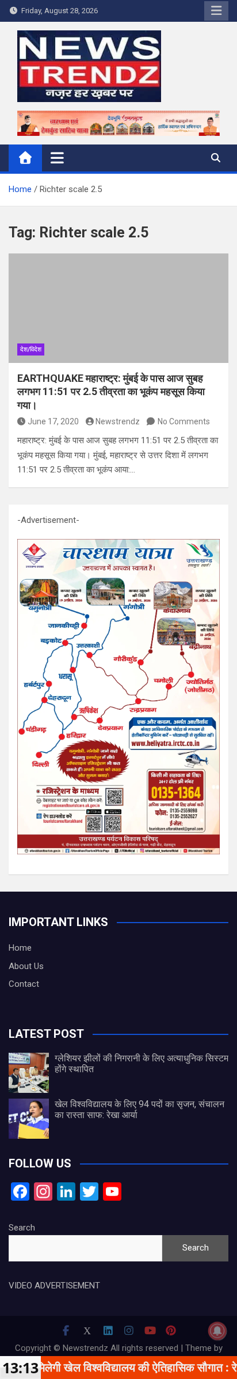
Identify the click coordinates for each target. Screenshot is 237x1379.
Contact (24, 984)
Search (22, 1227)
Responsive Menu (216, 11)
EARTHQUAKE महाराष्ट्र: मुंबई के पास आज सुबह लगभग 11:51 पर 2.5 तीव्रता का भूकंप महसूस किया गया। (111, 391)
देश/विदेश (30, 349)
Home (20, 948)
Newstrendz (117, 421)
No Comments (184, 421)
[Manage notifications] (217, 1331)
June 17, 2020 (53, 421)
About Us (26, 966)
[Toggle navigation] (57, 157)
